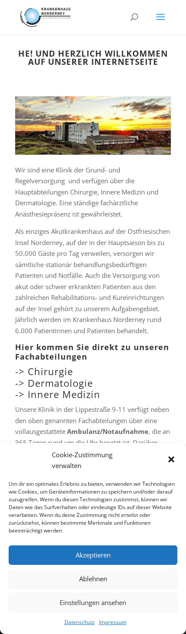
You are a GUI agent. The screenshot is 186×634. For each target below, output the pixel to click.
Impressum (112, 622)
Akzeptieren (93, 555)
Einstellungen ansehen (93, 602)
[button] (172, 460)
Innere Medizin (64, 394)
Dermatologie (60, 382)
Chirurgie (50, 371)
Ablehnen (93, 578)
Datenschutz (79, 622)
